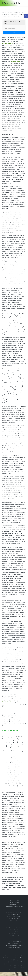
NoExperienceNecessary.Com (14, 764)
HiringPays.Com (14, 778)
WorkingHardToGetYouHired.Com (14, 927)
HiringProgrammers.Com (14, 782)
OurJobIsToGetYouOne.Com (14, 766)
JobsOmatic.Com (14, 776)
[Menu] (25, 3)
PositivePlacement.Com (14, 774)
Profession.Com (14, 756)
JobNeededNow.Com (14, 780)
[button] (26, 16)
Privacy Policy (14, 921)
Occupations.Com (14, 760)
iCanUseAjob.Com (7, 702)
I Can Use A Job (11, 3)
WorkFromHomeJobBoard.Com (14, 784)
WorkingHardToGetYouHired (14, 772)
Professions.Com (14, 758)
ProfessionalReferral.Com (14, 768)
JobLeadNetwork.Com (10, 743)
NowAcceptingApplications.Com (14, 762)
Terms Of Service (14, 935)
